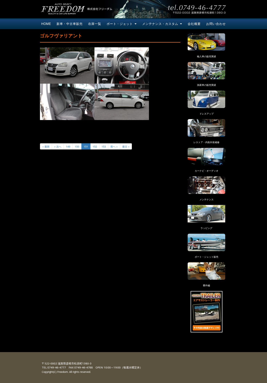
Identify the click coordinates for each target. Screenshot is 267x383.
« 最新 (46, 146)
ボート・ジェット (120, 23)
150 (77, 146)
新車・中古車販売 (69, 23)
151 (86, 146)
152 (95, 146)
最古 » (126, 146)
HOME (46, 23)
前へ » (114, 146)
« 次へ (57, 146)
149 (68, 146)
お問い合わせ (216, 23)
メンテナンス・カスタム (160, 23)
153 (104, 146)
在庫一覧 (94, 23)
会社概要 (194, 23)
